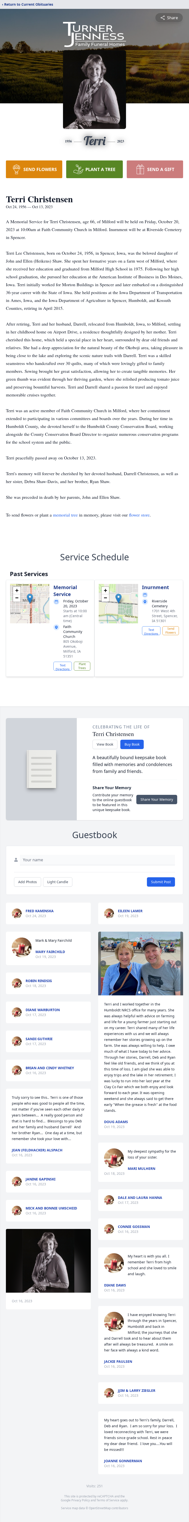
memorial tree (65, 515)
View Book (105, 744)
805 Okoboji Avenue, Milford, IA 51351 (73, 649)
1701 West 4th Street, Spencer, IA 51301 (165, 616)
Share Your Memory (157, 799)
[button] (30, 599)
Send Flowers (170, 631)
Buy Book (132, 744)
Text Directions (63, 667)
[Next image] (178, 963)
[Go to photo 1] (139, 992)
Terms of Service (107, 1500)
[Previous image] (103, 963)
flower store (139, 515)
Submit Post (161, 881)
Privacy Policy (80, 1500)
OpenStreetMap (100, 1508)
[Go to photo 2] (142, 992)
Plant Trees (82, 666)
